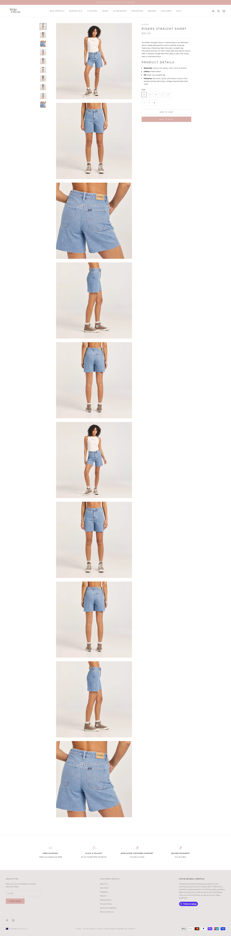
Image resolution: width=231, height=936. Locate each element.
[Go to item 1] (43, 26)
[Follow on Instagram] (13, 920)
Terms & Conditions (108, 908)
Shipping (104, 892)
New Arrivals (57, 11)
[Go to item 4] (43, 52)
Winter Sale (75, 11)
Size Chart (104, 888)
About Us (104, 884)
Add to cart (166, 112)
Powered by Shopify (126, 929)
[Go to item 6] (43, 70)
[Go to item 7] (43, 78)
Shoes (105, 11)
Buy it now (166, 119)
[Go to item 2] (43, 35)
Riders (145, 24)
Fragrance (137, 11)
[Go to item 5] (43, 61)
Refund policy (106, 900)
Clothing (92, 11)
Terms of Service (107, 912)
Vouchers (166, 11)
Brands (152, 11)
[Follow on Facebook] (7, 920)
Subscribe (15, 901)
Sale (178, 11)
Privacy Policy (106, 904)
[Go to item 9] (43, 96)
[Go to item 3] (43, 43)
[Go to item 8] (43, 87)
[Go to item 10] (43, 104)
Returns (103, 896)
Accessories (120, 11)
